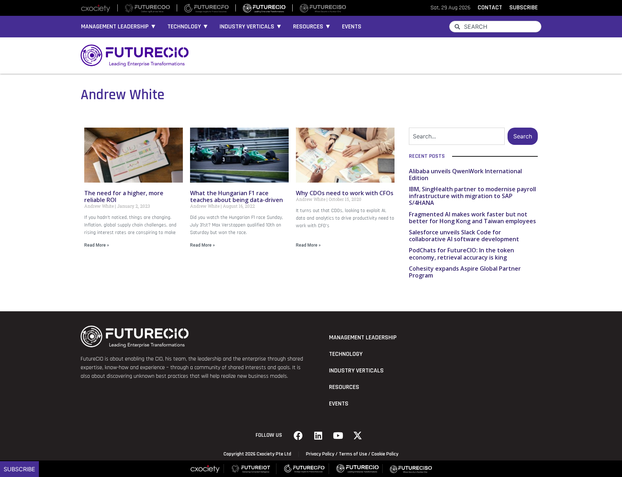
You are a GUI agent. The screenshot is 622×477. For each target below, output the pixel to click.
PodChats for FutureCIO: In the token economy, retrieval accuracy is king (461, 253)
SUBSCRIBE (523, 8)
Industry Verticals (356, 371)
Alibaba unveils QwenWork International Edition (465, 174)
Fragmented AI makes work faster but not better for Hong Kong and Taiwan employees (472, 217)
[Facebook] (298, 435)
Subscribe (19, 469)
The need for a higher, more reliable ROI (123, 196)
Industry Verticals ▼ (251, 27)
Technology (345, 354)
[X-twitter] (358, 435)
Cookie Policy (384, 454)
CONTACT (490, 8)
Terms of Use (353, 454)
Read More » (96, 245)
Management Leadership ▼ (119, 27)
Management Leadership (363, 337)
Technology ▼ (188, 27)
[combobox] (495, 26)
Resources (344, 387)
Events (351, 27)
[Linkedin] (318, 435)
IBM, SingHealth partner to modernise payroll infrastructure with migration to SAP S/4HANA (472, 196)
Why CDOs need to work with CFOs (344, 193)
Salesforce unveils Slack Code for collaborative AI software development (464, 235)
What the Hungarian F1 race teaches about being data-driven (236, 196)
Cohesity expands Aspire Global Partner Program (465, 272)
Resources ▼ (312, 27)
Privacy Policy (320, 454)
